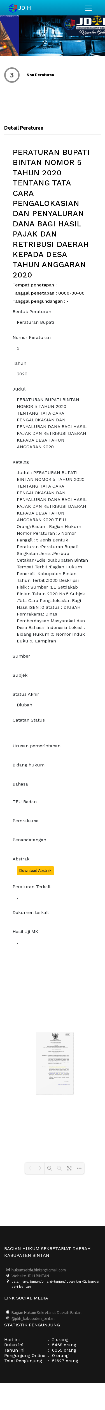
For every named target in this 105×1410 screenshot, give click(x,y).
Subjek (20, 675)
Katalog (21, 462)
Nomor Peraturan (32, 337)
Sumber (21, 656)
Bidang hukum (29, 765)
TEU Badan (25, 801)
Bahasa (20, 784)
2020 (22, 373)
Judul (19, 389)
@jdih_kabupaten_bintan (33, 1318)
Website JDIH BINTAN (30, 1276)
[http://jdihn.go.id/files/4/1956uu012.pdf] (57, 1067)
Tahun (19, 363)
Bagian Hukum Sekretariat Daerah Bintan (46, 1312)
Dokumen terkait (31, 912)
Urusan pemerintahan (36, 745)
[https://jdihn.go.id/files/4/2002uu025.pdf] (57, 1073)
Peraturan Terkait (32, 886)
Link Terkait (64, 75)
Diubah (24, 705)
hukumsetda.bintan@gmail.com (38, 1270)
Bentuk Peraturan (32, 311)
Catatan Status (29, 720)
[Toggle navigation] (88, 8)
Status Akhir (26, 694)
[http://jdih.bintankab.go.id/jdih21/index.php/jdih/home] (64, 1084)
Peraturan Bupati (35, 322)
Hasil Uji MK (25, 931)
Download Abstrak (35, 870)
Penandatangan (29, 839)
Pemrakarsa (26, 820)
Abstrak (21, 859)
